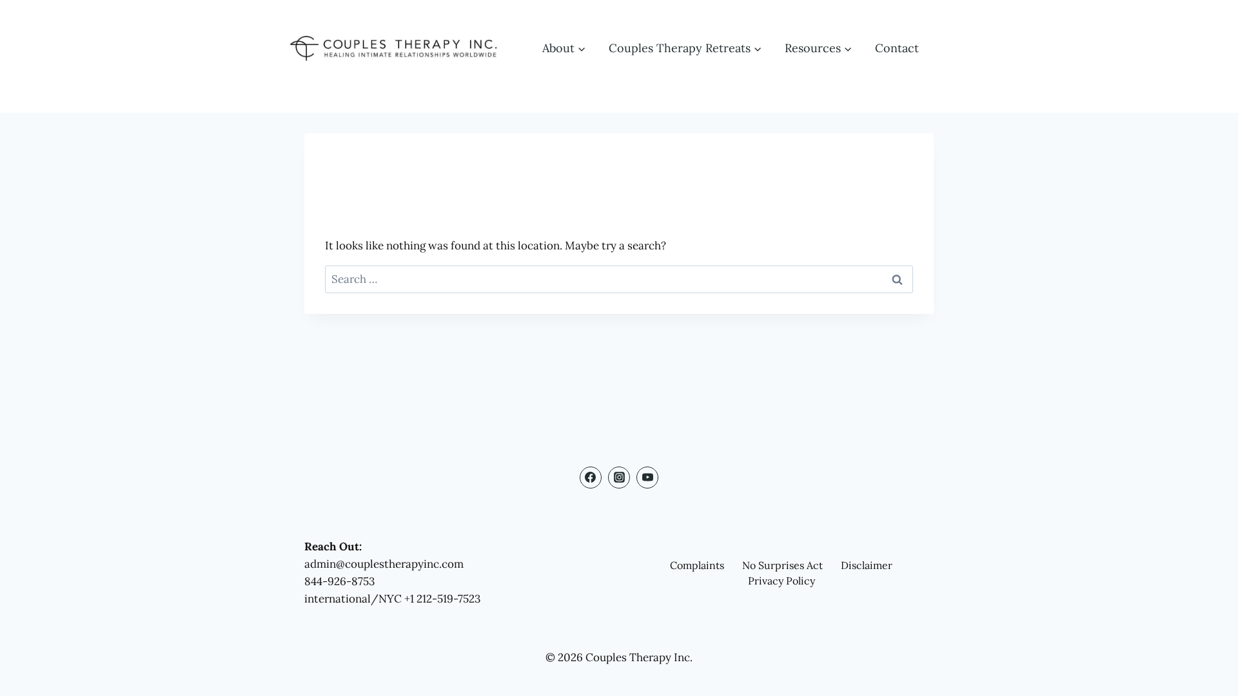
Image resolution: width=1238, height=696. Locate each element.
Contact (897, 48)
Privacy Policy (781, 580)
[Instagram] (619, 477)
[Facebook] (591, 477)
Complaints (697, 565)
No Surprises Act (782, 565)
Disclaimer (866, 565)
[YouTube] (647, 477)
